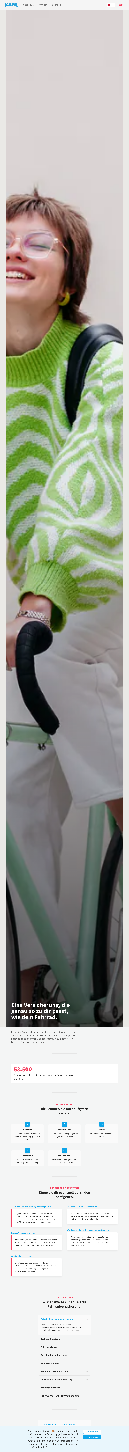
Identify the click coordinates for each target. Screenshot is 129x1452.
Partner (43, 5)
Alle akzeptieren (92, 1432)
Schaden (56, 5)
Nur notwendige (92, 1437)
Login (120, 5)
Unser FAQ (28, 5)
